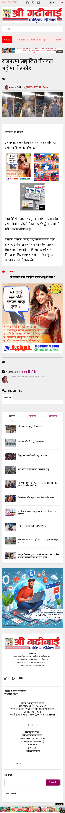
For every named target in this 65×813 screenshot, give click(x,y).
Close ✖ (59, 804)
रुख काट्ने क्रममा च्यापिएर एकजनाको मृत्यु (24, 39)
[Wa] (33, 3)
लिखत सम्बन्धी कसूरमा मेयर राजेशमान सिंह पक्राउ (36, 497)
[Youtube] (39, 3)
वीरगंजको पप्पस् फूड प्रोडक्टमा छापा (31, 426)
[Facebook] (27, 3)
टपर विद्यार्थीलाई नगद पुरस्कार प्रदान (31, 441)
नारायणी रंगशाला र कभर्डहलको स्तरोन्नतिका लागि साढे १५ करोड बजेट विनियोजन (38, 484)
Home (18, 763)
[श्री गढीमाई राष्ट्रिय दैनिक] (32, 22)
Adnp (60, 52)
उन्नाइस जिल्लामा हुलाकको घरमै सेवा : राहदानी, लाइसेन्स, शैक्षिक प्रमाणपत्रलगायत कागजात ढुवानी (38, 556)
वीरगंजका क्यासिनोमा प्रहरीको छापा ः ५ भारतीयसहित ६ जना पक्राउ (39, 541)
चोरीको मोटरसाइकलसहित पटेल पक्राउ (32, 526)
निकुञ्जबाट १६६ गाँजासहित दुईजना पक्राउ (32, 455)
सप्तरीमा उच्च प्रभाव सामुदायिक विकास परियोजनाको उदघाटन (37, 513)
